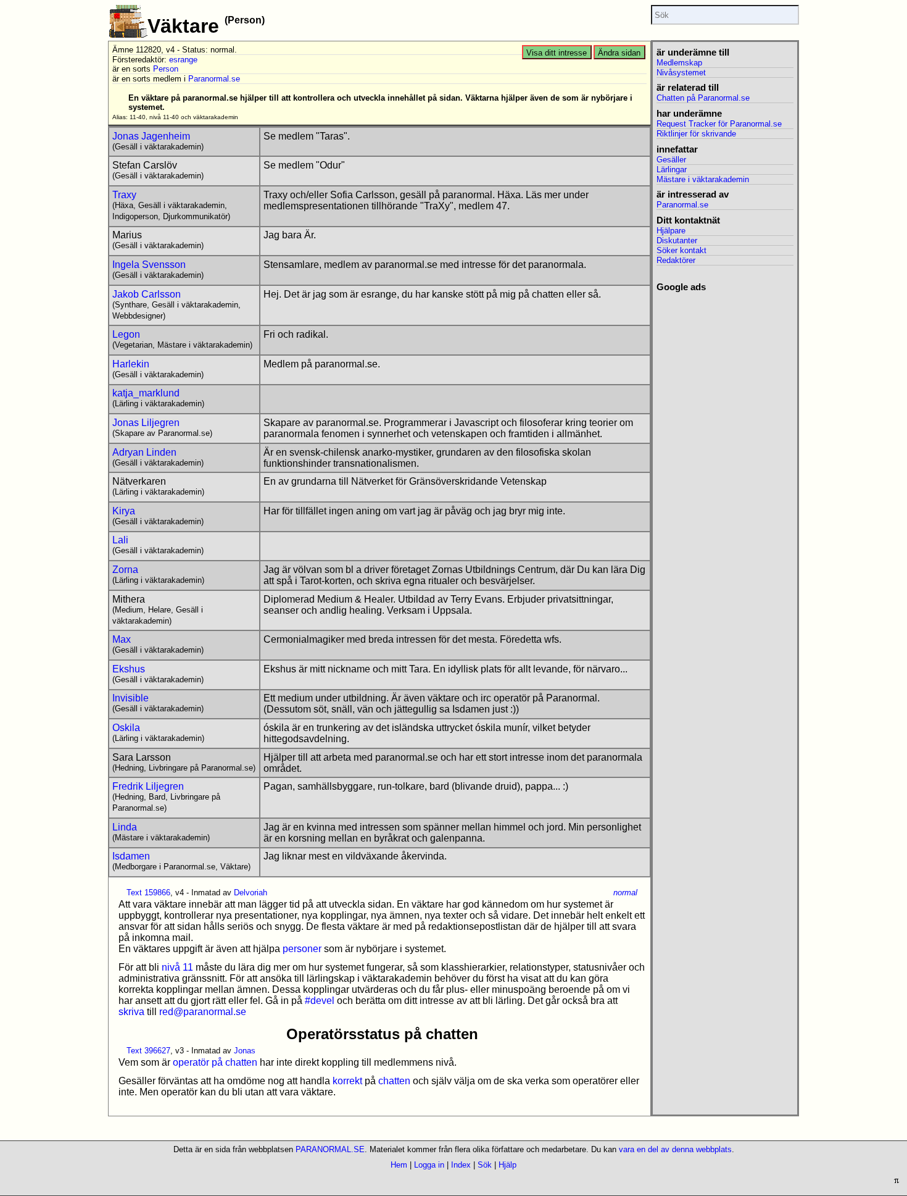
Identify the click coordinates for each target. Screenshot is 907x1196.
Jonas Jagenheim (151, 136)
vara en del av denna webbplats (675, 1149)
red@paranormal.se (202, 1011)
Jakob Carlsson (146, 294)
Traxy (124, 195)
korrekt (347, 1081)
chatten (394, 1081)
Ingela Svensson (149, 264)
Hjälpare (670, 230)
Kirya (123, 511)
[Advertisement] (724, 478)
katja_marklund (146, 393)
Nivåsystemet (681, 72)
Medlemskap (679, 62)
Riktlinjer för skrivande (696, 133)
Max (121, 639)
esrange (183, 59)
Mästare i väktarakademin (702, 179)
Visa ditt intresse (556, 52)
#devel (319, 1000)
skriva (131, 1011)
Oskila (126, 727)
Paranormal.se (214, 78)
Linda (124, 827)
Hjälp (507, 1164)
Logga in (429, 1164)
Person (165, 68)
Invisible (130, 698)
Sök (485, 1164)
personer (302, 948)
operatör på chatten (215, 1062)
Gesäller (671, 159)
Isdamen (131, 856)
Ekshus (128, 669)
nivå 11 (177, 967)
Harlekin (130, 364)
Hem (399, 1164)
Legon (126, 334)
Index (461, 1164)
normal (625, 892)
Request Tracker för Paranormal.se (719, 123)
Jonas (244, 1050)
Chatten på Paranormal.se (703, 97)
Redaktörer (675, 260)
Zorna (125, 569)
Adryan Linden (144, 452)
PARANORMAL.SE (330, 1149)
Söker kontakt (681, 250)
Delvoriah (250, 892)
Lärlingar (671, 169)
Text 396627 (148, 1050)
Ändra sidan (619, 52)
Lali (120, 540)
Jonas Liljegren (146, 422)
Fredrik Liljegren (148, 786)
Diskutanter (676, 240)
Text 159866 (148, 892)
